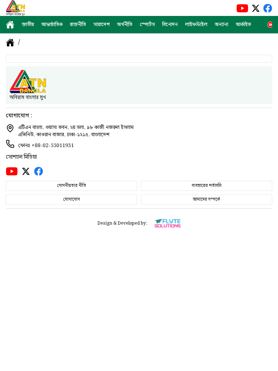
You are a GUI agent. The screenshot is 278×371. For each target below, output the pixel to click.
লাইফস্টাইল (196, 24)
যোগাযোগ (71, 199)
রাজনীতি (78, 24)
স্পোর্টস (147, 24)
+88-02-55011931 (52, 146)
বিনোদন (170, 24)
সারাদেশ (101, 24)
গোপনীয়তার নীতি (71, 185)
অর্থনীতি (124, 24)
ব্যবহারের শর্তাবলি (207, 185)
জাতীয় (28, 24)
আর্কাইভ (243, 24)
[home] (10, 24)
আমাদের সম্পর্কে (206, 199)
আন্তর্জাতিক (52, 24)
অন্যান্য (221, 24)
